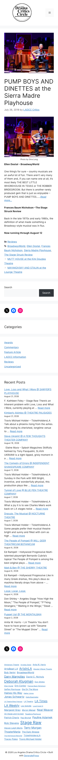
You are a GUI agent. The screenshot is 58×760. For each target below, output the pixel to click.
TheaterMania (12, 731)
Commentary (11, 347)
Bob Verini (9, 672)
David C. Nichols (35, 676)
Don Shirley (40, 682)
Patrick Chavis (11, 717)
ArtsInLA (25, 668)
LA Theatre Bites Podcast (13, 702)
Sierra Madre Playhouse (37, 250)
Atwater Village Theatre (42, 669)
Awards (8, 342)
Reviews (12, 241)
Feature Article (12, 352)
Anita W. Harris (39, 664)
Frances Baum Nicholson (36, 686)
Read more (44, 408)
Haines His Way (13, 692)
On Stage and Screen (14, 714)
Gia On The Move (30, 689)
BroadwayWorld (16, 246)
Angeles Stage (26, 665)
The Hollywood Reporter (13, 736)
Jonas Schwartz (14, 696)
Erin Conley (20, 685)
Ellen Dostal (33, 246)
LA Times (41, 701)
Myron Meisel (28, 710)
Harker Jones (29, 693)
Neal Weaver (45, 710)
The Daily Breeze (30, 732)
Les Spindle (26, 706)
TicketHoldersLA (32, 735)
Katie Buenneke (32, 697)
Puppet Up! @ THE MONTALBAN (22, 614)
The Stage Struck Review (18, 254)
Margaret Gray (12, 710)
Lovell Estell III (38, 706)
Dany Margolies (14, 676)
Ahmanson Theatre (11, 665)
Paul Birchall (26, 718)
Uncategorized (12, 366)
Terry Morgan (33, 727)
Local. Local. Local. (15, 591)
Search (8, 287)
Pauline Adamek (42, 717)
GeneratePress (31, 755)
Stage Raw (30, 722)
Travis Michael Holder (30, 739)
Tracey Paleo (11, 739)
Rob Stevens (11, 723)
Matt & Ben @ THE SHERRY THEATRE (25, 567)
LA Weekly (11, 705)
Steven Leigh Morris (13, 728)
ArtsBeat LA (11, 668)
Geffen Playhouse (12, 689)
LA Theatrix (28, 701)
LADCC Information (15, 357)
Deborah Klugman (18, 681)
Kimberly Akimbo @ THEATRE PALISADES (28, 412)
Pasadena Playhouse (33, 714)
